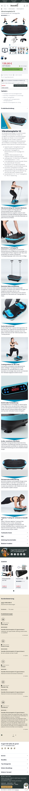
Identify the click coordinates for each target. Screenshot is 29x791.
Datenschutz (10, 783)
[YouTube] (18, 554)
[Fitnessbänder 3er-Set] (7, 577)
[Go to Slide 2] (21, 50)
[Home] (1, 8)
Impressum (3, 783)
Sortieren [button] (3, 609)
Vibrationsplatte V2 (20, 8)
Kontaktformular (20, 551)
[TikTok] (24, 554)
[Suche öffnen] (7, 6)
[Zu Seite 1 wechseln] (13, 590)
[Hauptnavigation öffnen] (2, 6)
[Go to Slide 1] (9, 50)
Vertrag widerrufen (6, 786)
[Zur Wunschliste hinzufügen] (25, 69)
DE (4, 5)
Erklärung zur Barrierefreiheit (7, 784)
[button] (27, 6)
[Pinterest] (21, 554)
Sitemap (17, 789)
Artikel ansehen (5, 87)
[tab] (7, 614)
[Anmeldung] (24, 6)
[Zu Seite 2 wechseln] (15, 590)
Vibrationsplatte (12, 8)
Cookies (16, 784)
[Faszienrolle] (21, 577)
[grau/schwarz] (5, 58)
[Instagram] (15, 554)
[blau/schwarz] (2, 58)
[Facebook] (12, 554)
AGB (15, 783)
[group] (14, 603)
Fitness (5, 8)
